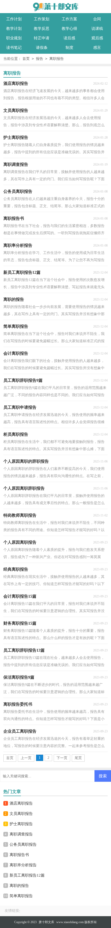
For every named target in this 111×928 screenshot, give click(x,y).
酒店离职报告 (21, 803)
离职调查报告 (21, 834)
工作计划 (14, 19)
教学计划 (14, 28)
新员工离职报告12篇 (27, 875)
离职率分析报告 (23, 865)
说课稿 (97, 28)
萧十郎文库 (46, 922)
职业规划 (14, 38)
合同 (97, 19)
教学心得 (69, 28)
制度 (69, 48)
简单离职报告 (21, 896)
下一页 (62, 758)
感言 (97, 48)
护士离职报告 (21, 824)
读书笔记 (14, 48)
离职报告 (56, 59)
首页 (26, 59)
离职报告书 (19, 855)
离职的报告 (19, 886)
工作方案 (69, 19)
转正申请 (41, 38)
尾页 (78, 758)
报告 (39, 59)
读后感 (69, 38)
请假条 (41, 48)
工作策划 (41, 19)
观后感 (97, 38)
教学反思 (41, 28)
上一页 (26, 758)
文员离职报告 (21, 814)
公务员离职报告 (23, 844)
